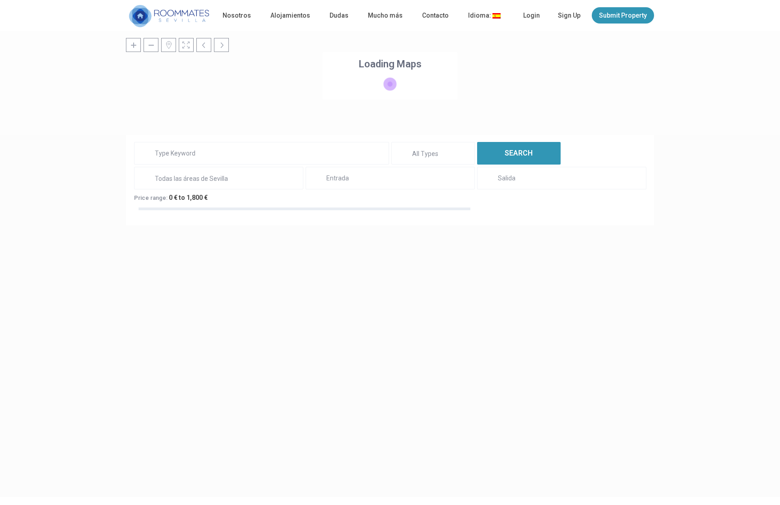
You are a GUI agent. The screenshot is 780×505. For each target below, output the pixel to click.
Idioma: (480, 15)
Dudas (339, 15)
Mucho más (385, 15)
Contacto (435, 15)
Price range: (150, 197)
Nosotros (237, 15)
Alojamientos (290, 15)
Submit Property (623, 15)
